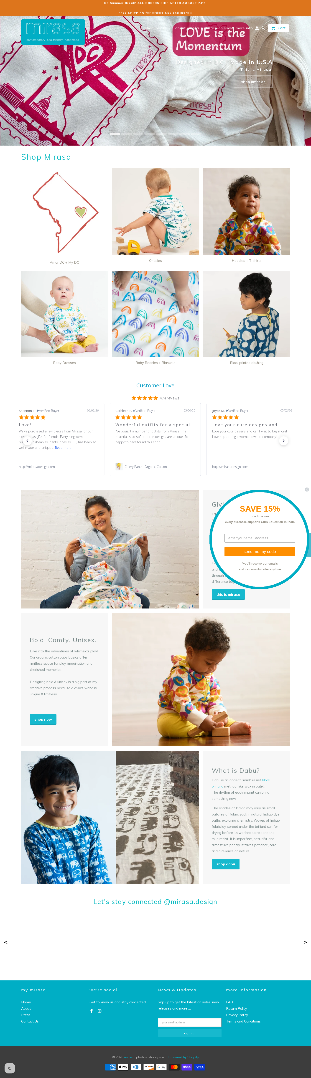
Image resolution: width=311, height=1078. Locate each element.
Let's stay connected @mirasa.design (155, 902)
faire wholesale (220, 28)
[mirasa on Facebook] (91, 1011)
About (26, 1008)
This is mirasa (228, 594)
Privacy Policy (237, 1015)
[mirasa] (53, 32)
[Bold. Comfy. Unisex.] (201, 679)
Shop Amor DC (253, 81)
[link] (59, 466)
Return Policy (236, 1008)
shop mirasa (157, 28)
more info (244, 28)
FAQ (229, 1002)
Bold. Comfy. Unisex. (63, 640)
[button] (27, 440)
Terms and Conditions (243, 1021)
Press (26, 1015)
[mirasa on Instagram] (100, 1011)
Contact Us (30, 1021)
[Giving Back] (110, 549)
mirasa (129, 1057)
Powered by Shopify (183, 1057)
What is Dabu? (236, 770)
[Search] (264, 29)
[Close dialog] (307, 489)
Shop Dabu (225, 864)
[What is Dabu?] (110, 817)
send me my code (260, 551)
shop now (43, 719)
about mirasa (188, 28)
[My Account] (257, 29)
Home (26, 1002)
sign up (190, 1033)
